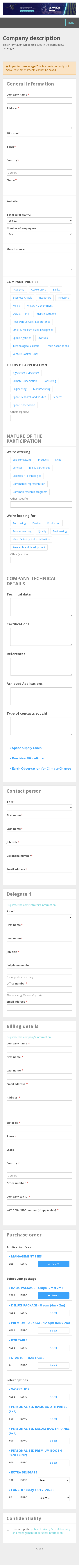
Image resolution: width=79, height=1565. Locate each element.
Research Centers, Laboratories (31, 321)
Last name (15, 828)
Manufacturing (41, 389)
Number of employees (21, 228)
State (10, 1150)
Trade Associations (57, 346)
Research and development (29, 547)
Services (57, 397)
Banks (56, 289)
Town (11, 147)
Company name (18, 94)
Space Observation (24, 405)
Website (12, 201)
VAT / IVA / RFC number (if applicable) (33, 1210)
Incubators (45, 297)
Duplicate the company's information (29, 1037)
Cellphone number (20, 856)
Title (11, 801)
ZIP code (13, 133)
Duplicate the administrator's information (31, 905)
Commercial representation (29, 483)
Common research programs (30, 492)
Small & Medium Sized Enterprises (33, 329)
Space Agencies (22, 337)
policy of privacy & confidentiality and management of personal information (41, 1530)
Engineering (19, 389)
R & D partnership (39, 467)
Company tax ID (18, 1196)
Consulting (50, 381)
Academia (18, 289)
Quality (42, 531)
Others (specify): (20, 411)
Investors (63, 297)
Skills (58, 459)
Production (53, 523)
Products (43, 459)
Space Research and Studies (29, 397)
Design (36, 523)
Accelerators (38, 289)
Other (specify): (19, 498)
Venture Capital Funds (26, 354)
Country (13, 160)
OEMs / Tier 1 (21, 313)
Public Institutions (46, 313)
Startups (43, 337)
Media (16, 305)
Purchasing (19, 523)
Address (13, 108)
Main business (16, 249)
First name (15, 815)
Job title (13, 842)
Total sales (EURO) (19, 214)
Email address (17, 869)
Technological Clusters (26, 346)
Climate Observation (25, 381)
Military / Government (40, 305)
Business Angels (22, 297)
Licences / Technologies (27, 475)
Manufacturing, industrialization (31, 539)
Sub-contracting (22, 459)
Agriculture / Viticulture (26, 373)
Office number (17, 983)
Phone (12, 180)
